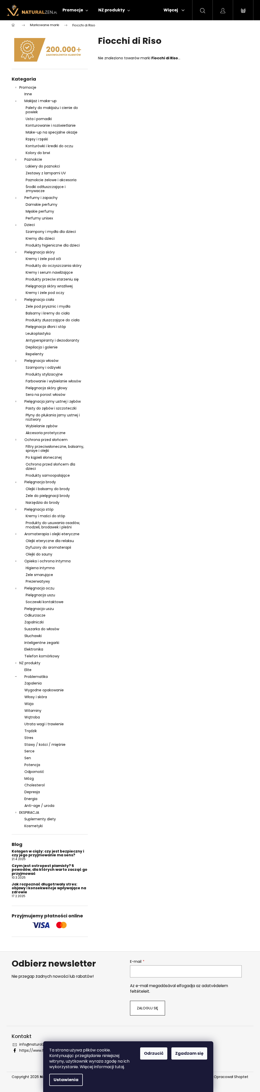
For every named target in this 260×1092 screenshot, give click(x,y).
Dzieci (29, 224)
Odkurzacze (34, 615)
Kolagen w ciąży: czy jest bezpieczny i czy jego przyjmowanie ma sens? (48, 853)
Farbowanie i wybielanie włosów (53, 381)
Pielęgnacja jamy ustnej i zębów (52, 401)
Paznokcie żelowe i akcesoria (51, 179)
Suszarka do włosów (41, 629)
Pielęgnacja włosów (41, 360)
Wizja (29, 703)
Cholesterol (34, 785)
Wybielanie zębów (41, 426)
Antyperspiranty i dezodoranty (52, 340)
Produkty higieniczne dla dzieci (53, 245)
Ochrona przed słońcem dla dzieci (50, 466)
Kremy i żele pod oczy (45, 292)
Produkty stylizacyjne (44, 374)
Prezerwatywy (38, 581)
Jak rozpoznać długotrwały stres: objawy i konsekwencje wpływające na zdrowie (49, 888)
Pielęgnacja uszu (40, 595)
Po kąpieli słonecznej (44, 457)
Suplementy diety (40, 819)
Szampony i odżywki (43, 367)
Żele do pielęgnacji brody (48, 495)
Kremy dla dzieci (40, 238)
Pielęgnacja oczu (39, 588)
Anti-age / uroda (39, 805)
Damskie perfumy (41, 204)
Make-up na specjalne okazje (51, 132)
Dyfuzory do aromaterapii (48, 547)
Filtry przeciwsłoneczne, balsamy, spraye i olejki (55, 448)
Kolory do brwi (38, 152)
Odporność (34, 771)
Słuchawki (33, 635)
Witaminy (32, 710)
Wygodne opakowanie (44, 690)
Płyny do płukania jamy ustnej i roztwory (53, 417)
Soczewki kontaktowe (44, 601)
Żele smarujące (39, 574)
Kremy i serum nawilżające (49, 272)
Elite (27, 669)
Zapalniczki (34, 622)
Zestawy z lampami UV (46, 173)
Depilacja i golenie (42, 347)
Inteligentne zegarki (41, 642)
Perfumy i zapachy (41, 197)
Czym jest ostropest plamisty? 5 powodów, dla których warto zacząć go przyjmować (49, 870)
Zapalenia (33, 683)
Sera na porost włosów (45, 394)
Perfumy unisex (39, 218)
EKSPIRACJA (29, 812)
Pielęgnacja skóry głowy (46, 388)
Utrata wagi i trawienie (44, 724)
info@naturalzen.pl (36, 1044)
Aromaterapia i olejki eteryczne (51, 533)
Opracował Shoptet (231, 1077)
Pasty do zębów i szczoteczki (51, 408)
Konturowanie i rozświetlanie (51, 125)
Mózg (29, 778)
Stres (28, 737)
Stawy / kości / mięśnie (45, 744)
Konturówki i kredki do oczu (49, 146)
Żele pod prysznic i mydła (48, 306)
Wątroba (32, 717)
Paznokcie (33, 159)
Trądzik (30, 730)
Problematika (36, 676)
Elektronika (33, 649)
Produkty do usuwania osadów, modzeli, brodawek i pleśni (53, 525)
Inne (28, 94)
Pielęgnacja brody (40, 482)
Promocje (27, 87)
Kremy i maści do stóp (45, 516)
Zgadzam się (189, 1053)
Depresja (32, 791)
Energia (30, 798)
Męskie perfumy (40, 211)
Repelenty (34, 354)
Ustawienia (66, 1080)
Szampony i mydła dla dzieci (51, 231)
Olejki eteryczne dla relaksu (50, 540)
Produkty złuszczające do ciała (52, 320)
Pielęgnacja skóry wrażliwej (49, 286)
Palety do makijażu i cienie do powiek (52, 110)
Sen (27, 758)
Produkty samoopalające (48, 475)
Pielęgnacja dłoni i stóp (46, 326)
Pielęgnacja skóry (39, 252)
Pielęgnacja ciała (39, 299)
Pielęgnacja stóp (39, 509)
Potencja (32, 764)
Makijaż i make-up (40, 100)
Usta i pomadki (39, 118)
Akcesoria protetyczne (46, 432)
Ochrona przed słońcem (46, 439)
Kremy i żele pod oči (43, 258)
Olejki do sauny (39, 554)
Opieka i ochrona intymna (47, 561)
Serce (29, 751)
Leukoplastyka (38, 333)
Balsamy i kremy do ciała (48, 313)
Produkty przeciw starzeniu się (52, 279)
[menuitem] (75, 10)
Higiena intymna (40, 567)
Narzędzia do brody (42, 502)
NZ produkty (29, 662)
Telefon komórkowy (41, 656)
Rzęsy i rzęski (37, 139)
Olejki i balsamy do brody (48, 488)
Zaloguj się (147, 1008)
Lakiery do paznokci (43, 166)
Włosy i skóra (35, 696)
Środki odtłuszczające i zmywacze (46, 189)
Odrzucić (154, 1053)
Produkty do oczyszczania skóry (54, 265)
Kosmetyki (33, 825)
